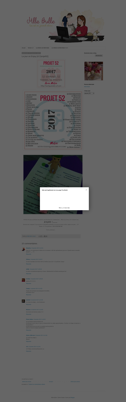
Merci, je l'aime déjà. (64, 208)
